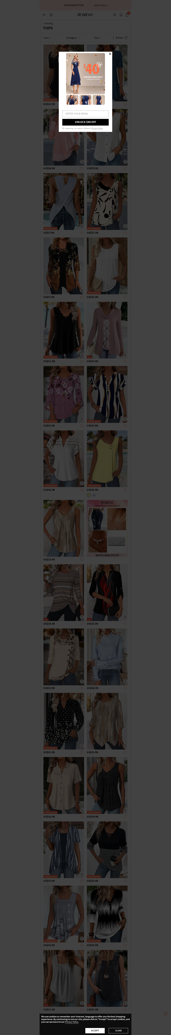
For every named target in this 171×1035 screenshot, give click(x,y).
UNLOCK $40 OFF (85, 122)
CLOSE (118, 1030)
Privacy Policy (71, 1022)
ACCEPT (95, 1030)
